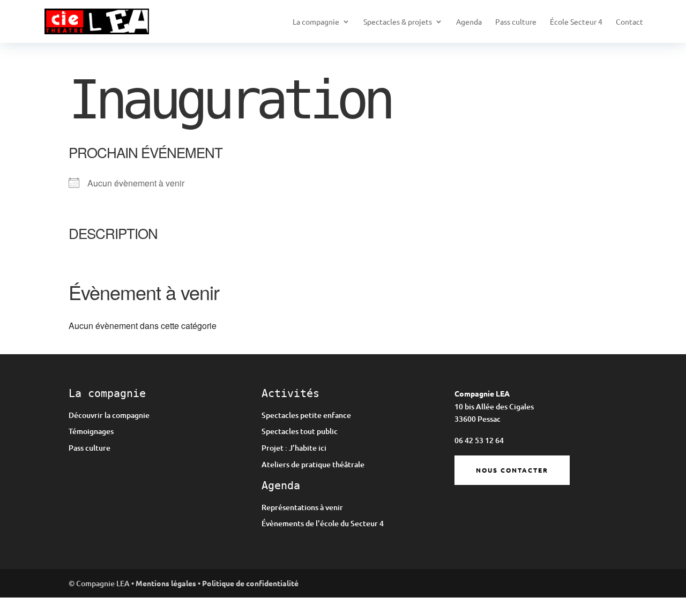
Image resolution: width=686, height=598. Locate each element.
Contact (629, 22)
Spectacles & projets (397, 22)
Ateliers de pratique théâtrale (313, 464)
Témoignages (91, 431)
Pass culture (515, 22)
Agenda (469, 22)
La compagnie (316, 22)
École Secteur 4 (576, 22)
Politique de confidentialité (250, 583)
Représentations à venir (302, 507)
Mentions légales (166, 583)
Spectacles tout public (300, 431)
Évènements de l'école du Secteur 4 (323, 523)
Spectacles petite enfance (306, 415)
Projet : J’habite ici (294, 448)
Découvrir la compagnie (109, 415)
